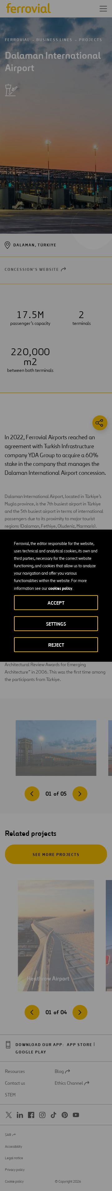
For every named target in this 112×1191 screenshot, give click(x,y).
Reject (56, 644)
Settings (56, 623)
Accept (56, 602)
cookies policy (60, 588)
